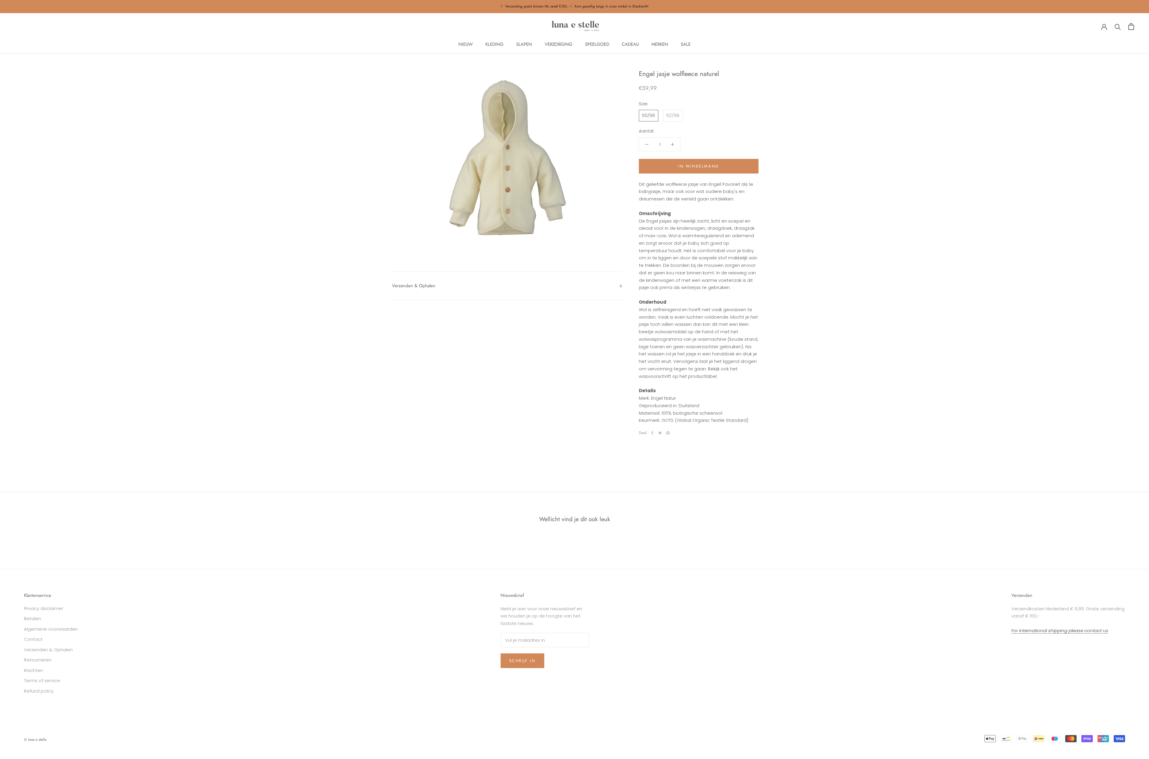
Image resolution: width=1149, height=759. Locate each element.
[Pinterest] (668, 433)
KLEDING (494, 44)
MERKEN (659, 44)
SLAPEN (524, 44)
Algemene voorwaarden (51, 629)
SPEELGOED (597, 44)
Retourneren (37, 660)
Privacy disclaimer (43, 608)
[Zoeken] (1118, 26)
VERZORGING (558, 44)
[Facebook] (652, 433)
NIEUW (465, 44)
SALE (686, 44)
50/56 (648, 115)
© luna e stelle (35, 739)
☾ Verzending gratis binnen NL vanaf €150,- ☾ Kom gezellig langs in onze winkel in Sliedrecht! (575, 6)
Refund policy (39, 691)
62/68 (673, 115)
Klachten (33, 670)
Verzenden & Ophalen (413, 285)
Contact (33, 639)
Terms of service (42, 680)
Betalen (32, 618)
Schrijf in (522, 661)
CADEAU (630, 44)
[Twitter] (660, 433)
